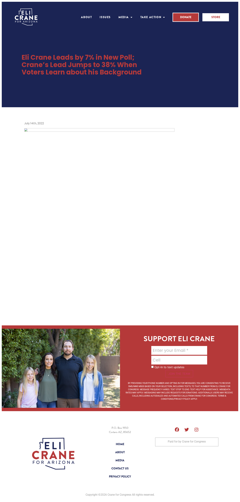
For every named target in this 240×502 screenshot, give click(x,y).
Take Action (150, 17)
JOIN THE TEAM (179, 373)
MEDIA (123, 17)
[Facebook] (177, 429)
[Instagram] (196, 429)
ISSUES (105, 17)
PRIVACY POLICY (120, 477)
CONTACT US (120, 468)
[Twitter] (186, 429)
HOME (120, 444)
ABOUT (86, 17)
